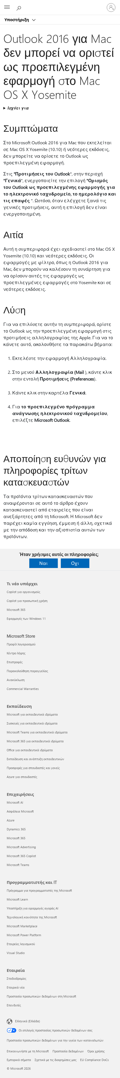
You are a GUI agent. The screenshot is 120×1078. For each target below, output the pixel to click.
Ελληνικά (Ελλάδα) (27, 1021)
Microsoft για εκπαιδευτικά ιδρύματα (32, 714)
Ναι (43, 563)
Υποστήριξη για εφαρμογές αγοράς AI (32, 908)
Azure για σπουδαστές (22, 777)
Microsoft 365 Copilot (21, 856)
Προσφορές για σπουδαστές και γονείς (33, 768)
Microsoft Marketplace (22, 926)
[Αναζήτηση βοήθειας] (19, 7)
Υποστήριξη (17, 19)
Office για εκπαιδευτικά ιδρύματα (30, 750)
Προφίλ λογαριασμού (21, 644)
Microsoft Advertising (21, 847)
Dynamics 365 (16, 829)
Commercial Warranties (23, 689)
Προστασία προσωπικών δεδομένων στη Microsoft (41, 996)
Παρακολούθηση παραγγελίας (27, 671)
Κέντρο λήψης (16, 653)
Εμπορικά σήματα (19, 1060)
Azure (11, 820)
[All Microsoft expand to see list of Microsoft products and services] (7, 7)
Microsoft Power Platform (24, 935)
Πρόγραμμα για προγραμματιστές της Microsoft (39, 890)
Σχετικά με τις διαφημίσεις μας (55, 1060)
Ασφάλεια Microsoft (20, 811)
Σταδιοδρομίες (16, 978)
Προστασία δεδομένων (68, 1051)
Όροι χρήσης (96, 1051)
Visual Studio (16, 953)
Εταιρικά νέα (16, 987)
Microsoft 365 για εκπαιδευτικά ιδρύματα (35, 741)
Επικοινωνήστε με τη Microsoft (28, 1051)
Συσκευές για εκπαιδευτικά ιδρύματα (32, 723)
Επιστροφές (15, 662)
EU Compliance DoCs (94, 1060)
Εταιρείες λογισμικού (21, 944)
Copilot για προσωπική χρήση (27, 601)
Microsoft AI (15, 802)
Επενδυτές (14, 1005)
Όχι (75, 563)
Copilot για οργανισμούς (23, 592)
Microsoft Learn (17, 899)
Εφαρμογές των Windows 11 (26, 618)
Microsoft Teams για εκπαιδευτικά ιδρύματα (37, 732)
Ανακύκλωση (16, 680)
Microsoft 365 (16, 610)
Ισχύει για (18, 108)
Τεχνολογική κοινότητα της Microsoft (32, 917)
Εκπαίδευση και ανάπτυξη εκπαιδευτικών (35, 759)
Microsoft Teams (18, 865)
